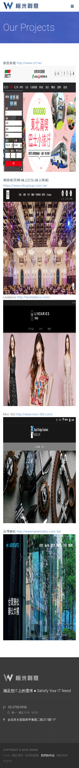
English (7, 760)
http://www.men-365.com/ (34, 414)
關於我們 (17, 755)
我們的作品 (48, 755)
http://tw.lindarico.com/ (33, 297)
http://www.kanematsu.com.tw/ (39, 531)
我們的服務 (32, 755)
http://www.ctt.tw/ (29, 63)
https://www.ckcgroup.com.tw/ (25, 186)
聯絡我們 (62, 755)
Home (6, 755)
